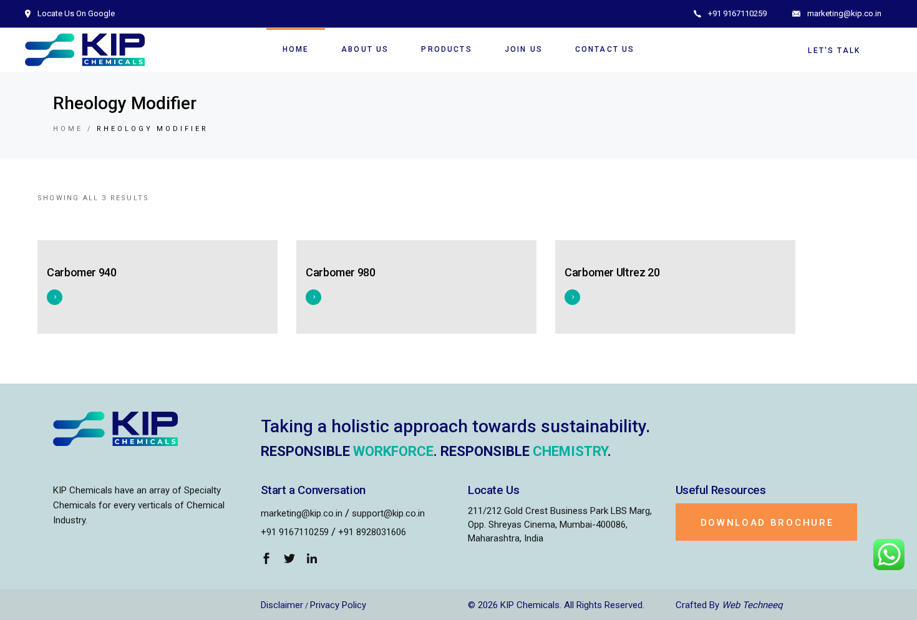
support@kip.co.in (388, 513)
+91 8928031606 (372, 532)
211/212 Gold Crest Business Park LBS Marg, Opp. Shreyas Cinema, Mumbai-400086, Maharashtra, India (560, 524)
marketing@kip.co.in (301, 513)
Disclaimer (282, 605)
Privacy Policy (338, 605)
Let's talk (834, 50)
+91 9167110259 (295, 532)
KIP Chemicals (530, 605)
